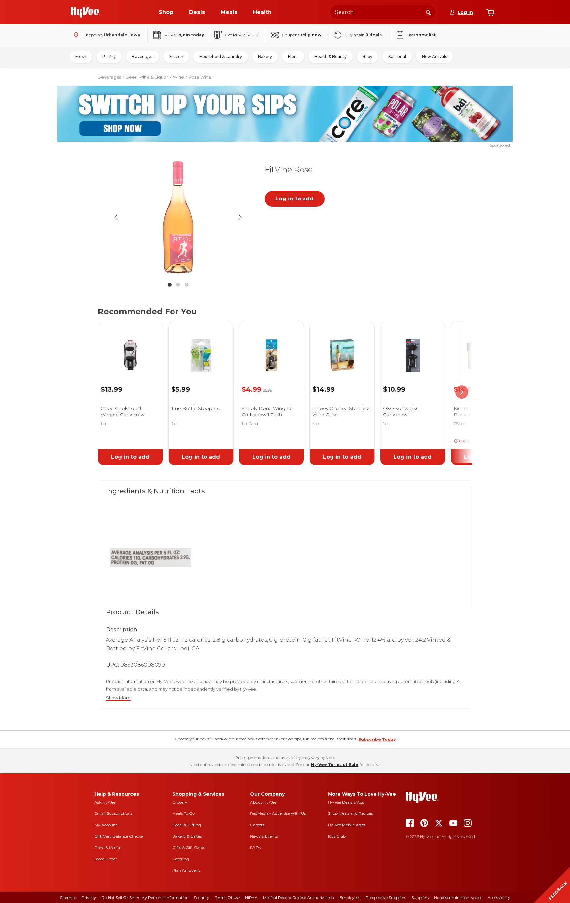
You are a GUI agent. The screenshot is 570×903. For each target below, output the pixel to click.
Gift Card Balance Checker (119, 836)
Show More (118, 697)
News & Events (264, 836)
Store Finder (105, 858)
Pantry (109, 56)
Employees (349, 897)
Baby (367, 56)
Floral (293, 56)
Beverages (142, 56)
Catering (180, 858)
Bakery (265, 56)
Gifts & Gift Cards (188, 847)
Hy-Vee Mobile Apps (346, 824)
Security (201, 897)
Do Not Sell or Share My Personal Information (145, 897)
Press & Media (107, 847)
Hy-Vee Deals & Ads (346, 802)
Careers (257, 824)
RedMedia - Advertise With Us (278, 813)
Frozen (176, 56)
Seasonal (397, 56)
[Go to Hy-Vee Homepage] (85, 12)
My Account (105, 824)
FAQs (255, 847)
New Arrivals (434, 56)
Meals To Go (183, 813)
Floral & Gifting (186, 824)
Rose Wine (200, 77)
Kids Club (337, 836)
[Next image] (240, 217)
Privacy (88, 897)
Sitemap (68, 897)
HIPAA (251, 897)
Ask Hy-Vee (104, 802)
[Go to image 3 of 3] (186, 285)
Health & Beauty (330, 56)
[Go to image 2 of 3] (178, 285)
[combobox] (383, 12)
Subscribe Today (377, 739)
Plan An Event (186, 870)
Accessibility (499, 897)
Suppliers (420, 897)
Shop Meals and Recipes (350, 813)
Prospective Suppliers (385, 897)
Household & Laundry (220, 56)
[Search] (428, 12)
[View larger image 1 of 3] (178, 217)
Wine (178, 77)
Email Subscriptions (113, 813)
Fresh (80, 56)
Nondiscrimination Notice (458, 897)
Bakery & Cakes (187, 836)
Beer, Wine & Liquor (147, 77)
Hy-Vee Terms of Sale (334, 764)
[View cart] (490, 12)
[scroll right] (461, 392)
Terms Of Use (227, 897)
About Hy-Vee (263, 802)
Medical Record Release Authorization (298, 897)
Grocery (179, 802)
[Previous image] (116, 217)
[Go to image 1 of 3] (169, 285)
